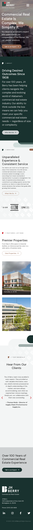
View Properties (10, 253)
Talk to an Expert (10, 47)
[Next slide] (30, 397)
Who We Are (9, 132)
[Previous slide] (2, 397)
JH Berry (17, 521)
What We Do (9, 193)
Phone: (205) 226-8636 (9, 508)
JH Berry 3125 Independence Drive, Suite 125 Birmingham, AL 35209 (13, 501)
